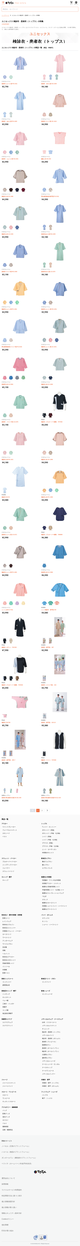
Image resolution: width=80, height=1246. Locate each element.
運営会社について (8, 1178)
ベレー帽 (5, 1000)
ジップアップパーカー (9, 865)
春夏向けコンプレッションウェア (53, 893)
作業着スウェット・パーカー (11, 931)
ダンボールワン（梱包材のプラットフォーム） (19, 1158)
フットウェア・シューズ (49, 1092)
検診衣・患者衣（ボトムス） (51, 1038)
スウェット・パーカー (9, 858)
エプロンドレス (47, 868)
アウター (5, 823)
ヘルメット (6, 953)
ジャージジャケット (9, 1083)
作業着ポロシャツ (48, 852)
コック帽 (5, 1010)
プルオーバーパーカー (9, 861)
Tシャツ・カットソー (49, 827)
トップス (44, 823)
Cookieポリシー (8, 1219)
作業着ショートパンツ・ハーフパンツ (54, 906)
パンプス (45, 1095)
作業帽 (4, 970)
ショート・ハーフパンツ (50, 924)
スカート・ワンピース (9, 1092)
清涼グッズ (6, 1117)
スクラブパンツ (7, 1025)
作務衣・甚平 (45, 1079)
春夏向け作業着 (46, 877)
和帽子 (4, 1007)
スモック (45, 899)
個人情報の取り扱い (9, 1207)
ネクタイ (5, 1120)
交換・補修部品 (7, 1130)
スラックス (45, 918)
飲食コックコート (7, 978)
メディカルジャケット (49, 1025)
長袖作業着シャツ (8, 963)
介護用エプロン (47, 1054)
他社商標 (5, 1225)
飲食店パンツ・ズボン (48, 978)
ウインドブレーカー (9, 827)
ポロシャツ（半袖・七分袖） (51, 833)
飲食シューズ (45, 991)
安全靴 (4, 947)
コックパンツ (46, 982)
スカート (5, 1095)
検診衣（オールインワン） (51, 1051)
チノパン (45, 921)
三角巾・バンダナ (8, 1004)
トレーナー (6, 868)
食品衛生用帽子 (7, 1013)
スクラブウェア (7, 1022)
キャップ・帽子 (7, 877)
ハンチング (6, 994)
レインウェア (6, 921)
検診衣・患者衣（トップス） (51, 1032)
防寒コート (6, 918)
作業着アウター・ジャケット (51, 883)
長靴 (3, 950)
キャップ (5, 880)
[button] (5, 77)
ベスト (4, 836)
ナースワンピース (48, 1071)
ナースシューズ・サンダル (51, 1064)
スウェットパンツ (8, 871)
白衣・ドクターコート (49, 1022)
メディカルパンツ (48, 1035)
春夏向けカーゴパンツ (49, 903)
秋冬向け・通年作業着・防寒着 (12, 915)
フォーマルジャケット (9, 830)
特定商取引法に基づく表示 (12, 1196)
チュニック (45, 1029)
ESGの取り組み (8, 1231)
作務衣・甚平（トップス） (51, 1083)
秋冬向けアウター (8, 957)
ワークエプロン (7, 944)
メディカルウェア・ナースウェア (52, 1019)
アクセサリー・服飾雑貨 (10, 1107)
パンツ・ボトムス (47, 915)
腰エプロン (45, 865)
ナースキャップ (47, 1067)
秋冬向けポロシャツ (9, 960)
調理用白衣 (6, 985)
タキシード (6, 833)
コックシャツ (6, 982)
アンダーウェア (7, 941)
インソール (6, 966)
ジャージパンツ (7, 1086)
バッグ (4, 1110)
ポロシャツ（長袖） (48, 830)
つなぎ (44, 896)
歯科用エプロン (47, 1058)
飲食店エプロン (46, 858)
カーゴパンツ (6, 934)
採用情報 (5, 1184)
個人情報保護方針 (8, 1201)
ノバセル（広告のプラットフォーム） (16, 1146)
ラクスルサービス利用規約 (12, 1190)
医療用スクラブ (7, 1019)
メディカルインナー (48, 1074)
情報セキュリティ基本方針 (12, 1213)
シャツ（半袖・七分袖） (50, 840)
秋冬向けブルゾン (8, 924)
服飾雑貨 (5, 1126)
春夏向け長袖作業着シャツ (51, 886)
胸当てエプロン (47, 861)
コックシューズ (47, 994)
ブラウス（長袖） (48, 843)
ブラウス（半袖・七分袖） (51, 846)
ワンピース (6, 1098)
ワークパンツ (6, 937)
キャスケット (6, 997)
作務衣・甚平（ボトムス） (51, 1086)
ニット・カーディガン (49, 849)
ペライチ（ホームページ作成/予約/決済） (17, 1163)
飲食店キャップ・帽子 (9, 991)
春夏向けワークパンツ (49, 909)
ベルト (4, 1123)
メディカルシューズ (48, 1061)
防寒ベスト (6, 973)
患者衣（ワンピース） (49, 1041)
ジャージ (5, 1079)
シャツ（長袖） (47, 836)
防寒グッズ (6, 1113)
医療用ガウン (46, 1045)
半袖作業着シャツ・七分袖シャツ (53, 890)
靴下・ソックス (47, 1098)
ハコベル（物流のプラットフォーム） (16, 1152)
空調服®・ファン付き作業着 (51, 880)
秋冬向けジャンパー (9, 928)
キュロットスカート (9, 1101)
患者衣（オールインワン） (51, 1048)
